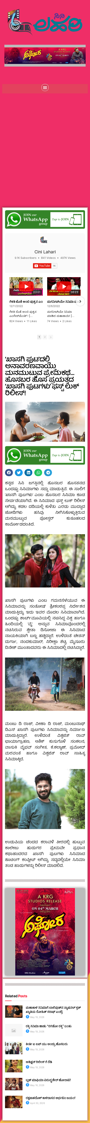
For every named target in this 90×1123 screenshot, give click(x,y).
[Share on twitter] (19, 472)
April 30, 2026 (37, 1103)
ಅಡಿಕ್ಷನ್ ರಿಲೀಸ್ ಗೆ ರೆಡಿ (39, 1062)
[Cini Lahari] (43, 241)
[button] (45, 87)
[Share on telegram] (48, 472)
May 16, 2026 (37, 1085)
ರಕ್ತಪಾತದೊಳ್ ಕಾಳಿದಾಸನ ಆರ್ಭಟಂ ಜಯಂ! (50, 1098)
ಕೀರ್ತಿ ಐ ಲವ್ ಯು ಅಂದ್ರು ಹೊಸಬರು (47, 1044)
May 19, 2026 (37, 1017)
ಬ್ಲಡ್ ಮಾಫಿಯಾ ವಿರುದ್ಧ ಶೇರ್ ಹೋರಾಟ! (48, 1080)
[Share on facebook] (9, 472)
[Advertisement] (45, 145)
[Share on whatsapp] (38, 472)
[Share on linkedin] (28, 472)
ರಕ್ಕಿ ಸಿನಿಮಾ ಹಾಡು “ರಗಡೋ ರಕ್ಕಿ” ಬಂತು (49, 1026)
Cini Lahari (45, 251)
